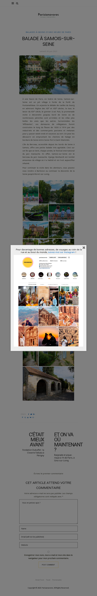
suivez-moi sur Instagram (61, 252)
